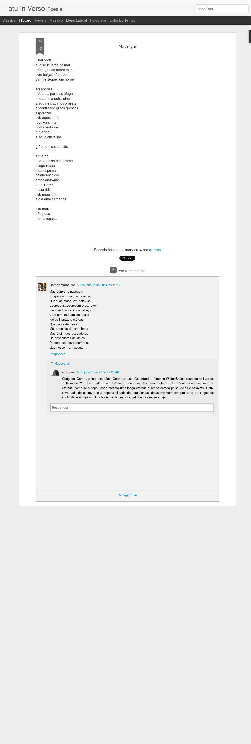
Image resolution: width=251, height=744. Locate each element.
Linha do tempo (122, 20)
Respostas (62, 363)
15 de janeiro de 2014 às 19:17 (99, 284)
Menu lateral (76, 20)
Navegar (127, 46)
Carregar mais (128, 495)
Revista (40, 20)
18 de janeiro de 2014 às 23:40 (97, 372)
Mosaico (56, 20)
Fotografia (98, 20)
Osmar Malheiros (62, 284)
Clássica (8, 20)
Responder (57, 353)
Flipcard (25, 20)
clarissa (155, 249)
